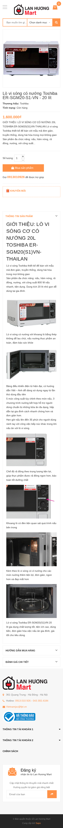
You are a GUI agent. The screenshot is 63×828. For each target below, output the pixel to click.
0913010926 (16, 177)
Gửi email (52, 794)
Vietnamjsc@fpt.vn (16, 706)
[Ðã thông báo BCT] (19, 716)
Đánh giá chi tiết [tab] (17, 662)
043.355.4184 (40, 700)
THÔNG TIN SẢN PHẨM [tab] (19, 216)
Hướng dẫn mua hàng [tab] (20, 650)
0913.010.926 (23, 700)
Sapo (38, 823)
